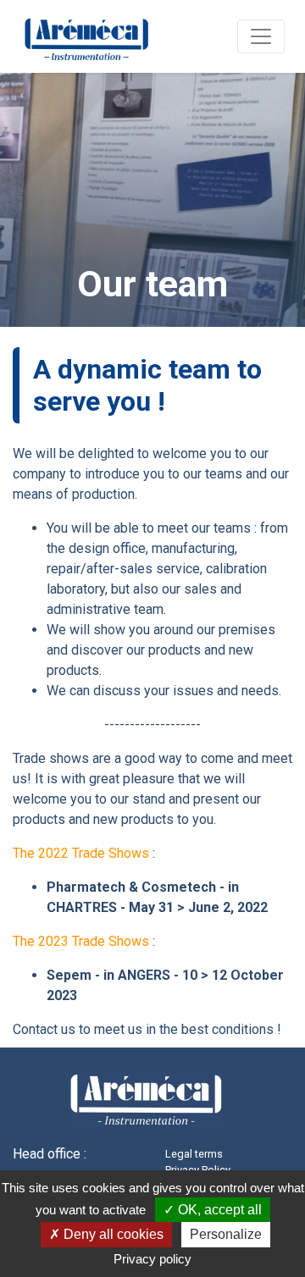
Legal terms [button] (194, 1153)
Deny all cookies (112, 1234)
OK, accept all (218, 1209)
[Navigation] (261, 36)
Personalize (226, 1234)
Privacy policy (152, 1259)
